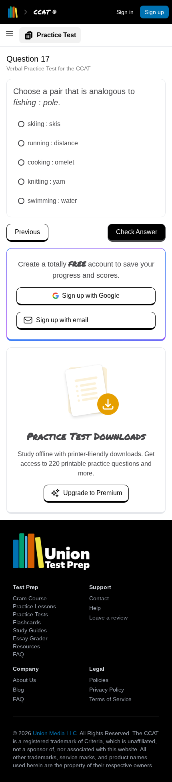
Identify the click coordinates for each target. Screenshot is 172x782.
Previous (27, 232)
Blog (18, 689)
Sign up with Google (91, 295)
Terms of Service (110, 699)
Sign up (154, 12)
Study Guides (30, 630)
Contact (99, 598)
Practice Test (56, 35)
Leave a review (108, 617)
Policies (98, 680)
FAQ (18, 654)
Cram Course (30, 598)
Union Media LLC (55, 733)
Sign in (125, 12)
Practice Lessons (34, 606)
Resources (26, 646)
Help (95, 608)
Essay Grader (30, 638)
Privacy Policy (106, 689)
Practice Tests (30, 614)
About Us (24, 680)
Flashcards (27, 622)
